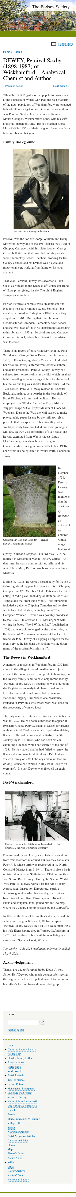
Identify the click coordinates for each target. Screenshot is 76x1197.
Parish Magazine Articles (21, 1136)
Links (11, 1166)
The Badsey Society (51, 6)
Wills (11, 1162)
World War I (14, 1066)
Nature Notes (15, 1158)
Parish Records (16, 1075)
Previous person (14, 86)
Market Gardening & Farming (24, 1119)
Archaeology (14, 1054)
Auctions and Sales (18, 1140)
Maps (11, 1149)
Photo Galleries (16, 1153)
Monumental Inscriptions (21, 1088)
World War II (15, 1071)
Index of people (16, 1030)
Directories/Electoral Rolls (22, 1105)
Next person (60, 86)
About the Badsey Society (22, 1049)
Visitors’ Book (15, 1175)
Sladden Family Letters (20, 1058)
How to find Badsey (18, 1179)
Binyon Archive (16, 1062)
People (18, 52)
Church (11, 1110)
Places (11, 1145)
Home (6, 52)
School (11, 1127)
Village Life (14, 1123)
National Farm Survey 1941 (22, 1101)
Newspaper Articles (18, 1132)
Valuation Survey (17, 1097)
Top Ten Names (16, 1080)
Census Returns (16, 1084)
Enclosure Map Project (20, 1093)
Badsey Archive (16, 1171)
